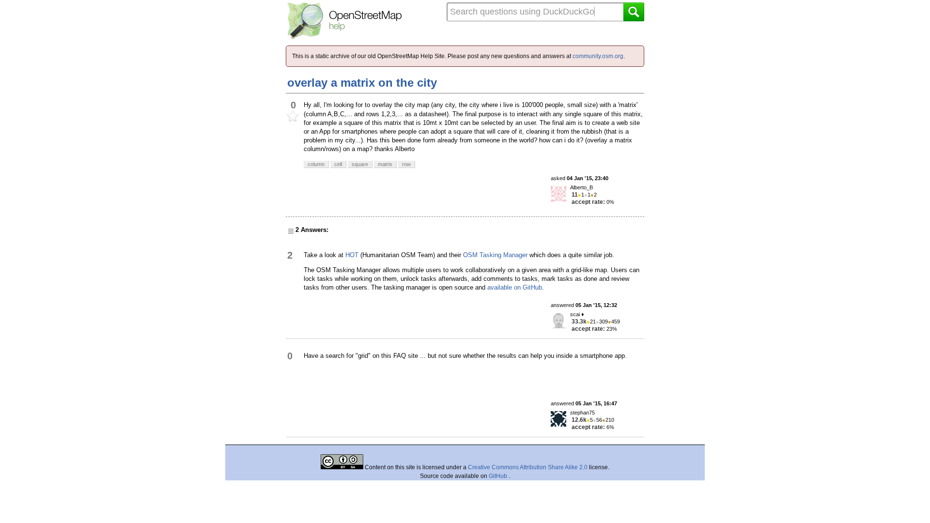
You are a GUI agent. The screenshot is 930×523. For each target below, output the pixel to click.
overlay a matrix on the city (362, 82)
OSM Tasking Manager (495, 255)
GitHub (499, 476)
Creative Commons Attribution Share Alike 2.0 (528, 467)
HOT (351, 255)
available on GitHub (514, 287)
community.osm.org (598, 56)
